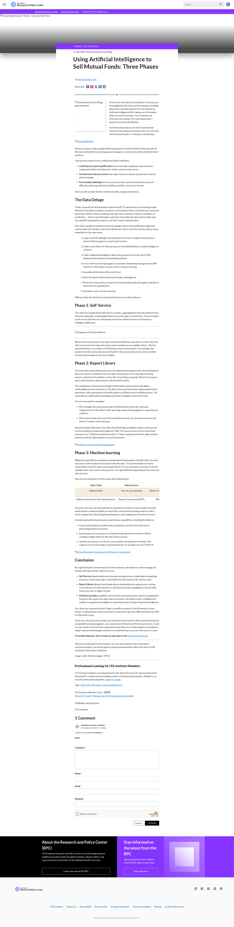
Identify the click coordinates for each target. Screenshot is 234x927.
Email (77, 786)
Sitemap (158, 906)
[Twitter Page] (208, 888)
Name (78, 773)
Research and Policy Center (46, 11)
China (83, 685)
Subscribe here (141, 871)
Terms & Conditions (141, 906)
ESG (89, 685)
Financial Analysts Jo (112, 685)
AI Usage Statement (120, 906)
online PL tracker (113, 679)
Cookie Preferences (174, 906)
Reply (77, 737)
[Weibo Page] (215, 888)
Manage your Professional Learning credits (113, 695)
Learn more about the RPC (76, 871)
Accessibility (86, 906)
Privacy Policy (101, 906)
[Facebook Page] (202, 888)
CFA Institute (56, 906)
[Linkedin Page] (196, 888)
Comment (79, 747)
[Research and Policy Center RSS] (221, 888)
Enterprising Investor (70, 11)
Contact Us (71, 906)
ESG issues (97, 685)
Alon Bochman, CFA (87, 79)
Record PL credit (83, 695)
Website (79, 799)
